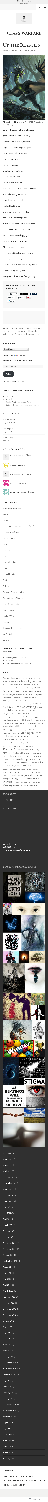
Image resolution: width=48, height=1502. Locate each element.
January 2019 (8, 1357)
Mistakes (29, 474)
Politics (6, 586)
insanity (17, 723)
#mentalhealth (15, 685)
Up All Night (8, 634)
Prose (23, 334)
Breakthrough (8, 437)
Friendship (6, 717)
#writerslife (14, 688)
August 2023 (8, 1159)
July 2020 (7, 1273)
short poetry (26, 759)
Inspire (5, 556)
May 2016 (7, 1440)
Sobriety (12, 766)
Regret (28, 753)
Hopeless (35, 720)
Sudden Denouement (11, 769)
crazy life (30, 704)
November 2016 (9, 1411)
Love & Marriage (10, 562)
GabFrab (9, 396)
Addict (36, 687)
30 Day (30, 688)
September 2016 (9, 1417)
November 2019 (9, 1315)
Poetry (16, 328)
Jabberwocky (32, 331)
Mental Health (9, 574)
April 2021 (7, 1219)
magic (25, 730)
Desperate (30, 710)
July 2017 (6, 1381)
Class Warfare (8, 331)
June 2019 (7, 1339)
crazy (25, 704)
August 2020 (8, 1267)
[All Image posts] (4, 328)
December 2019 (9, 1309)
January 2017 (8, 1399)
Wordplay (8, 781)
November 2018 (9, 1369)
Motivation (6, 743)
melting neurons (11, 736)
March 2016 (8, 1452)
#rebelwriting (37, 328)
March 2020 (8, 1291)
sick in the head (11, 763)
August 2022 (8, 1189)
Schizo (16, 756)
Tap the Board (9, 420)
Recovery (19, 753)
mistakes (35, 740)
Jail (9, 726)
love (25, 726)
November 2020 (10, 1249)
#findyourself (36, 681)
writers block (30, 782)
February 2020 (9, 1297)
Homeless (15, 720)
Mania (28, 455)
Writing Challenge (20, 785)
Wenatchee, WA (9, 844)
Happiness (29, 717)
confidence (19, 704)
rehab (33, 753)
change (13, 701)
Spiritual (18, 766)
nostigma (27, 743)
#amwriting (9, 678)
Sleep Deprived (23, 763)
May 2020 (7, 1279)
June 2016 (7, 1434)
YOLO (36, 785)
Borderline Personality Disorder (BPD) (18, 526)
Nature (13, 743)
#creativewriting (23, 681)
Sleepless (34, 763)
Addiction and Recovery (32, 1481)
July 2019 (6, 1333)
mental (38, 736)
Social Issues (8, 610)
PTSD (5, 753)
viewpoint (23, 779)
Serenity (12, 759)
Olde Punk (34, 743)
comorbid (39, 701)
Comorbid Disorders (8, 704)
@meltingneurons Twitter (16, 657)
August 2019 (8, 1327)
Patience (19, 746)
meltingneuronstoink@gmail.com (16, 850)
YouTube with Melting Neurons (18, 663)
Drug (39, 710)
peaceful (25, 746)
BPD (35, 697)
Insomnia (6, 550)
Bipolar (6, 520)
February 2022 (9, 1195)
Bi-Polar (33, 694)
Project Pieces (26, 1476)
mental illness (25, 739)
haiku (23, 717)
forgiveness (38, 713)
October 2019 (8, 1321)
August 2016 (8, 1423)
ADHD (6, 514)
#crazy (38, 678)
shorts (35, 759)
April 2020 (7, 1285)
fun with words (16, 717)
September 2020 (10, 1261)
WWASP (30, 785)
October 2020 (9, 1255)
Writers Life (40, 782)
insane (11, 723)
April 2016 (7, 1446)
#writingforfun (22, 688)
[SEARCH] (39, 7)
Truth (13, 775)
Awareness (20, 694)
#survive (6, 688)
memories (31, 736)
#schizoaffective (37, 685)
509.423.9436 (9, 847)
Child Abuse (20, 701)
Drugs (5, 713)
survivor (28, 769)
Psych (34, 750)
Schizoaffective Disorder (13, 598)
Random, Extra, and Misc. (13, 592)
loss (21, 726)
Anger (15, 694)
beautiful (27, 694)
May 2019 (7, 1345)
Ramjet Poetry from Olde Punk (18, 402)
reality (10, 753)
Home (5, 1476)
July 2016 (6, 1429)
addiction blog (21, 691)
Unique (35, 775)
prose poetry (26, 750)
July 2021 (6, 1207)
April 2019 (7, 1351)
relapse (38, 753)
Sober (41, 762)
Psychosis (40, 750)
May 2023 (7, 1165)
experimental (22, 713)
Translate (22, 355)
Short (18, 759)
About (22, 1485)
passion (13, 746)
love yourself (18, 730)
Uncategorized (24, 775)
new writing (20, 743)
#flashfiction (6, 685)
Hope (5, 544)
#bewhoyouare (29, 678)
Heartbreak (7, 720)
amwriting (8, 694)
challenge (6, 701)
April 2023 (7, 1171)
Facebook (10, 660)
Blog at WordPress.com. (13, 1470)
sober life (5, 766)
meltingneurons (31, 51)
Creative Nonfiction (11, 532)
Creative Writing (20, 331)
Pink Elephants (9, 429)
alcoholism (38, 691)
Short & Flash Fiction (11, 604)
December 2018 (9, 1363)
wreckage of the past (20, 782)
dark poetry (12, 710)
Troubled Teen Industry (12, 628)
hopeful (28, 720)
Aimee (13, 483)
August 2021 (8, 1201)
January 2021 (8, 1237)
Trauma (16, 772)
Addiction (9, 691)
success (38, 766)
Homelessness (9, 538)
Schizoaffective (25, 756)
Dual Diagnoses (13, 713)
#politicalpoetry (26, 685)
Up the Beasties (21, 45)
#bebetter (19, 678)
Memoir (23, 736)
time (11, 772)
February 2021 (8, 1231)
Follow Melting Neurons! (18, 361)
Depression (22, 710)
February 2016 (9, 1458)
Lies (15, 726)
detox (36, 710)
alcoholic (29, 691)
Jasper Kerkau (11, 399)
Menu (45, 7)
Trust (9, 775)
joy (12, 726)
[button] (14, 887)
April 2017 (7, 1387)
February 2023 (9, 1177)
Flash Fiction (31, 713)
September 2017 (9, 1375)
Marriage (16, 733)
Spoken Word (8, 616)
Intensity (5, 726)
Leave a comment (32, 334)
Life (18, 726)
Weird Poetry (33, 778)
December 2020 (10, 1243)
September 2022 (10, 1183)
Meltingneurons (8, 334)
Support (23, 769)
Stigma (6, 622)
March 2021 (8, 1225)
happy (36, 717)
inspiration (32, 723)
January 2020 (8, 1303)
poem (32, 746)
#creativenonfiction (8, 681)
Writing (21, 328)
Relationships (8, 756)
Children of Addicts (30, 701)
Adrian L (13, 465)
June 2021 (7, 1213)
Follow (8, 374)
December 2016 (9, 1405)
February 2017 (8, 1393)
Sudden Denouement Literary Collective (22, 405)
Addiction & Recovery (12, 508)
